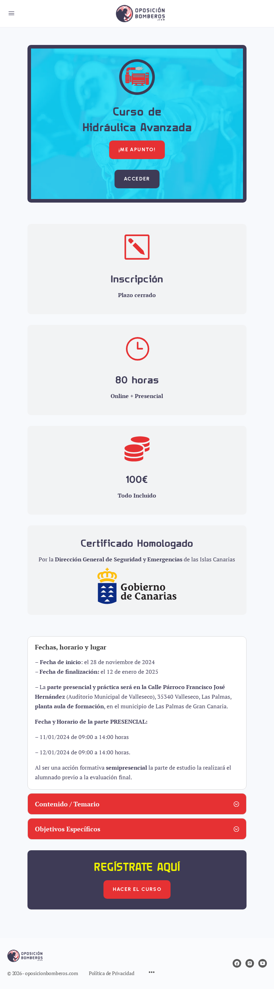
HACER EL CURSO (137, 889)
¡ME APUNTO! (137, 150)
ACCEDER (137, 179)
